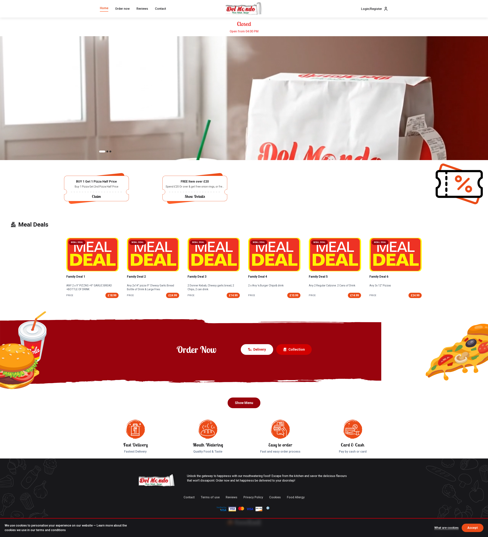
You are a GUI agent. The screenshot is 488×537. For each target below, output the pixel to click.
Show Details (195, 196)
